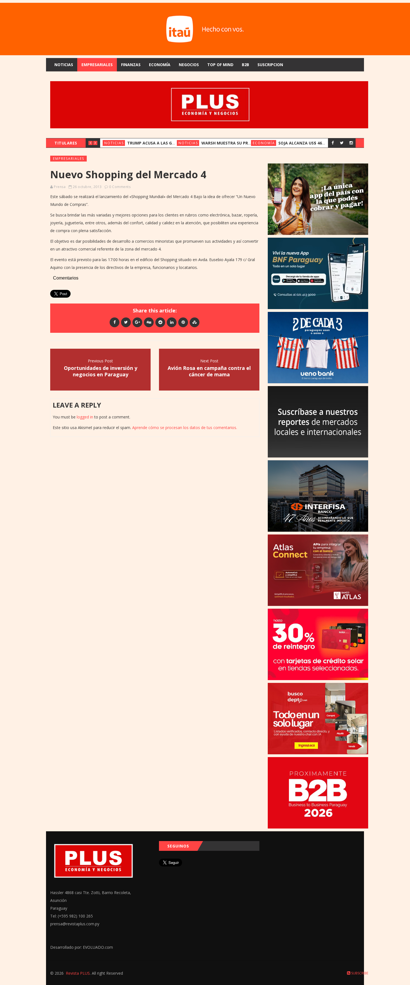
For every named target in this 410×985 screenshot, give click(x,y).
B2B (245, 64)
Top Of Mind (220, 64)
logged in (85, 417)
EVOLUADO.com (98, 947)
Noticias (63, 64)
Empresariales (97, 64)
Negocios (189, 64)
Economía (159, 64)
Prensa (60, 186)
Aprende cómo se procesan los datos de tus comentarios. (184, 427)
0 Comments (120, 186)
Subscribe (359, 973)
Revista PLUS (78, 973)
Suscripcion (270, 64)
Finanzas (131, 64)
